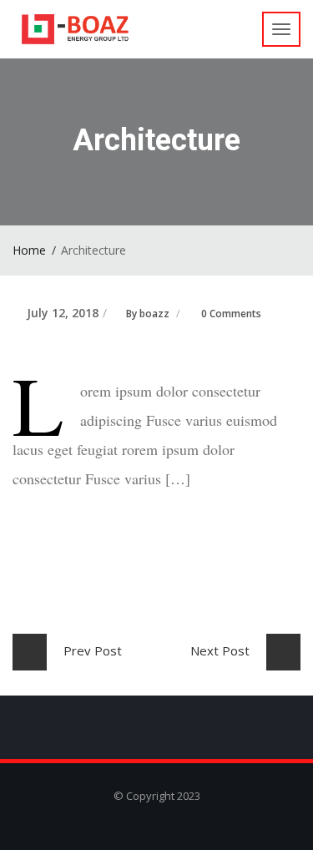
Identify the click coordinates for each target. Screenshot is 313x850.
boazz (154, 313)
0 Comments (231, 313)
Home (29, 250)
